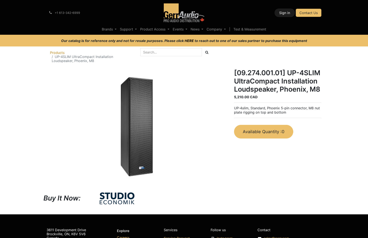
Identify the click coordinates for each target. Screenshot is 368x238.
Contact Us (308, 13)
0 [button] (264, 131)
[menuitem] (109, 29)
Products (57, 52)
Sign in (284, 13)
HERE (190, 41)
